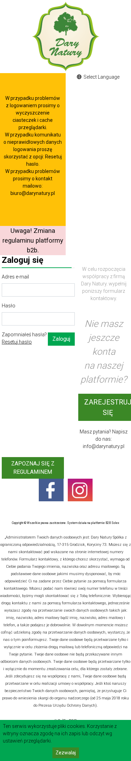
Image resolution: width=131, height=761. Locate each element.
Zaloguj (61, 339)
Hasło (8, 305)
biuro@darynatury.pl (32, 193)
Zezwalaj (66, 752)
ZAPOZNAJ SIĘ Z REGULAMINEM (32, 467)
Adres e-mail (15, 277)
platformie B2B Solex (105, 523)
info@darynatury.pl (103, 446)
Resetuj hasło (17, 342)
